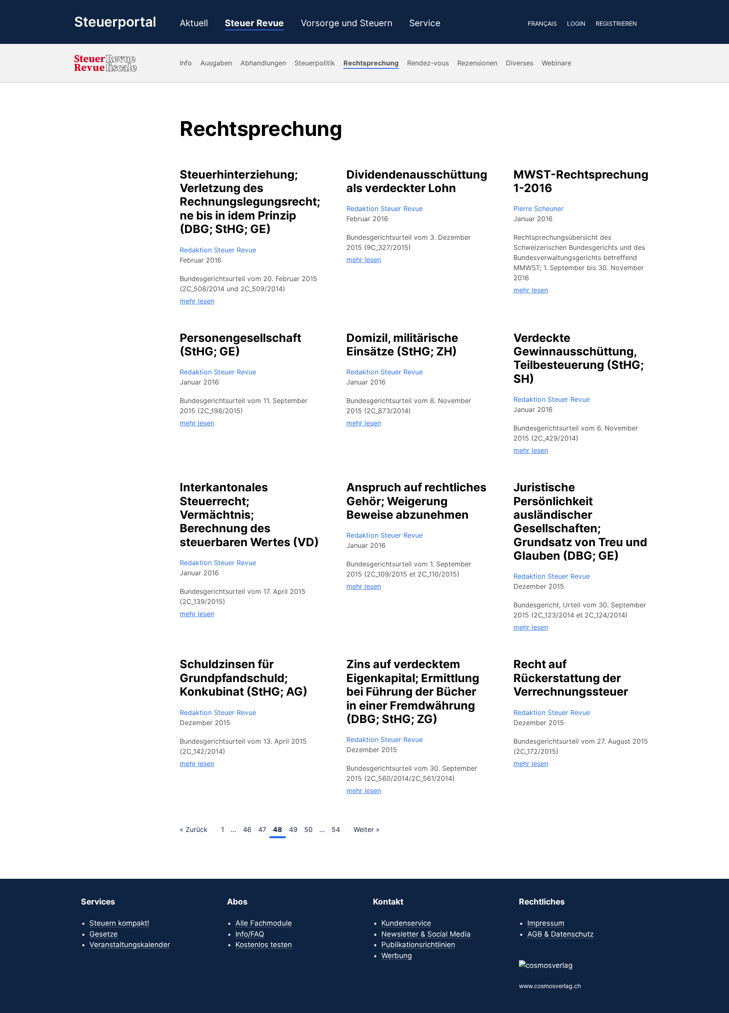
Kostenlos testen (263, 944)
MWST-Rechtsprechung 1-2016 (580, 181)
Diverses (519, 63)
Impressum (545, 923)
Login (576, 23)
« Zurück (194, 829)
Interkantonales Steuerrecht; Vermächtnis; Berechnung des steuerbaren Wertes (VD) (249, 515)
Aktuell (194, 23)
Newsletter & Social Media (426, 934)
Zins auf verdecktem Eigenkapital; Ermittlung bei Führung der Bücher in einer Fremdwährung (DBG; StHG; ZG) (412, 692)
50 (308, 829)
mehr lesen (197, 301)
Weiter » (367, 829)
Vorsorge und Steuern (346, 23)
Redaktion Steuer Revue (218, 250)
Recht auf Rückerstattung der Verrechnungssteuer (570, 678)
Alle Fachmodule (263, 923)
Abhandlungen (263, 63)
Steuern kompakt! (119, 923)
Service (424, 23)
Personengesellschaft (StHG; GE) (240, 344)
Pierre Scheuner (538, 208)
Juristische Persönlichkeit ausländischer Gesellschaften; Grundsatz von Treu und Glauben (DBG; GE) (580, 522)
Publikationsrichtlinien (418, 944)
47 (262, 829)
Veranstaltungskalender (129, 944)
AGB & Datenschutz (560, 934)
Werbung (396, 955)
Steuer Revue (254, 23)
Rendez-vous (428, 63)
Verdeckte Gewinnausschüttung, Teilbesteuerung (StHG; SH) (578, 358)
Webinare (556, 63)
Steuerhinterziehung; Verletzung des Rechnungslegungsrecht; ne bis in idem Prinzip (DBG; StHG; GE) (250, 202)
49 (293, 829)
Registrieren (616, 23)
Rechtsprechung (371, 63)
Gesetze (103, 934)
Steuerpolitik (314, 63)
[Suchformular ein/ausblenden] (651, 23)
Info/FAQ (249, 934)
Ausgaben (216, 63)
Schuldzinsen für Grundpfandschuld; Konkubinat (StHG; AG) (244, 678)
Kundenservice (406, 923)
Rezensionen (477, 63)
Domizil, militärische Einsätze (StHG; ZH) (402, 344)
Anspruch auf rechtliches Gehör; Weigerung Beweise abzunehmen (416, 501)
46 (247, 829)
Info (186, 63)
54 (336, 829)
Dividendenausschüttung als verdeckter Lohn (416, 181)
